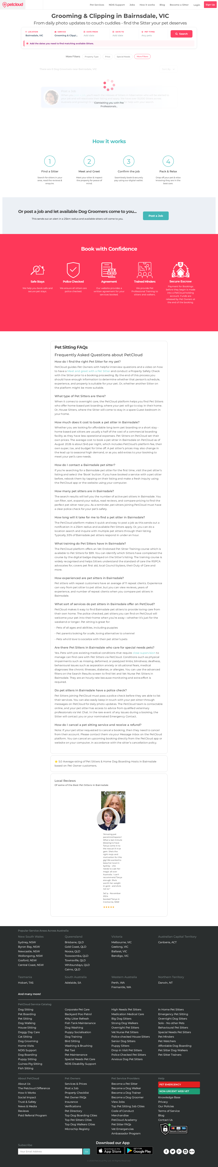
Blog (162, 4)
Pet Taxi (70, 1050)
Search (183, 33)
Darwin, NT (165, 982)
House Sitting (27, 1027)
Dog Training (73, 1036)
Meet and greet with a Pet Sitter (89, 371)
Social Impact (27, 1097)
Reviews (23, 1111)
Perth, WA (118, 982)
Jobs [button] (132, 4)
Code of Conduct (122, 1111)
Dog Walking (26, 1023)
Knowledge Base (169, 1097)
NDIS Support (117, 4)
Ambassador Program (125, 1133)
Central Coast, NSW (31, 965)
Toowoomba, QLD (76, 955)
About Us (24, 1083)
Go (86, 1151)
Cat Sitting (25, 1036)
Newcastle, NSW (29, 951)
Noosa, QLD (72, 951)
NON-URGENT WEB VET (174, 1091)
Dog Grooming (28, 1041)
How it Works (27, 1092)
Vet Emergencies (122, 1129)
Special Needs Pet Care (80, 1059)
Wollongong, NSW (30, 955)
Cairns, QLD (72, 969)
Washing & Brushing (78, 1045)
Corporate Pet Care (77, 1009)
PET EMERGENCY (170, 1084)
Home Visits (26, 1045)
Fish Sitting (25, 1068)
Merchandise (120, 1115)
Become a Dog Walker (126, 1088)
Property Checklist (77, 1092)
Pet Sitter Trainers (169, 1054)
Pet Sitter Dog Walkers (173, 1050)
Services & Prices (76, 1083)
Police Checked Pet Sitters (128, 1054)
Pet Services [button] (97, 4)
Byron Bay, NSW (29, 946)
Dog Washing (74, 1027)
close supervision (144, 652)
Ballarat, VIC (119, 951)
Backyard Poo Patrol (78, 1014)
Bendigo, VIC (119, 955)
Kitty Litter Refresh (77, 1018)
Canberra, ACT (167, 942)
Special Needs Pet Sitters (174, 1032)
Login (197, 5)
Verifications (73, 1106)
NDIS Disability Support (80, 1063)
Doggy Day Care (29, 1032)
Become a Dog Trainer (126, 1092)
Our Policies (166, 1106)
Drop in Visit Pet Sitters (126, 1050)
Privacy (163, 1101)
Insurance (71, 1101)
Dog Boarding (27, 1054)
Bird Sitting (72, 1041)
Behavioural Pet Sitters (173, 1027)
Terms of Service (169, 1111)
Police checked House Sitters (130, 1036)
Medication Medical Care (127, 1014)
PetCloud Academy (124, 1119)
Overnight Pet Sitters (125, 1027)
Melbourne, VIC (121, 942)
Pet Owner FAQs (75, 1097)
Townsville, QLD (75, 960)
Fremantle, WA (121, 987)
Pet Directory (73, 1111)
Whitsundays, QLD (77, 965)
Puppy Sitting (27, 1059)
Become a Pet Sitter (124, 1083)
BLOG (192, 1151)
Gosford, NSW (27, 960)
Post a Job (156, 215)
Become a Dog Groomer (127, 1097)
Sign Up (210, 4)
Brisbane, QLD (74, 942)
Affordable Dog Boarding (175, 1045)
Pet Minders (166, 1036)
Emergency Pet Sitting (173, 1014)
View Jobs (118, 1101)
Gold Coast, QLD (75, 946)
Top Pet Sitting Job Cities (127, 1106)
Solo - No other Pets (171, 1023)
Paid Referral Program (32, 1115)
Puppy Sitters (120, 1045)
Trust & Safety (27, 1101)
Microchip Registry (77, 1129)
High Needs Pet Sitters (126, 1009)
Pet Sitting (25, 1018)
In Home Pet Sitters (171, 1009)
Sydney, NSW (27, 942)
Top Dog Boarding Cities (81, 1115)
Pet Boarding (27, 1014)
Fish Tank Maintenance (80, 1023)
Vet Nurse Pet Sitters (125, 1032)
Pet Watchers (167, 1041)
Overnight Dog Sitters (172, 1018)
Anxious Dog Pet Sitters (127, 1059)
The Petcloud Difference (34, 1088)
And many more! (29, 994)
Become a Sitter (179, 4)
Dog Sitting (25, 1009)
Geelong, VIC (119, 946)
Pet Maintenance (76, 1054)
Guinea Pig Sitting (30, 1063)
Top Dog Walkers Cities (80, 1124)
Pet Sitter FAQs (121, 1124)
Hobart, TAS (26, 982)
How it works (147, 4)
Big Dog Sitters (121, 1018)
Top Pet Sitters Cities (78, 1119)
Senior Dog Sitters (123, 1041)
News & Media (27, 1106)
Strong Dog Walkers (124, 1023)
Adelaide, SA (73, 982)
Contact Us (165, 1119)
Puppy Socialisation (78, 1032)
